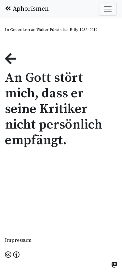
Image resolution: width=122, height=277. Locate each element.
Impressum (18, 240)
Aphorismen (30, 9)
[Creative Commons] (12, 255)
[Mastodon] (114, 265)
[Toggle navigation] (108, 9)
